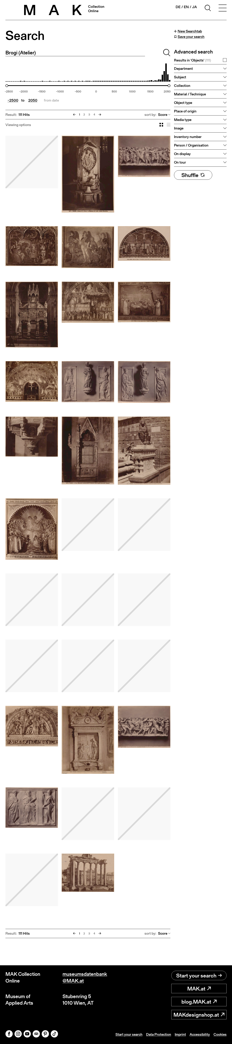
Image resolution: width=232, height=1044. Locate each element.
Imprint (180, 1034)
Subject (180, 77)
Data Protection (158, 1034)
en (186, 7)
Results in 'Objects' (192, 60)
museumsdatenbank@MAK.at (85, 977)
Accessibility (200, 1034)
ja (194, 7)
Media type (182, 119)
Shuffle (189, 175)
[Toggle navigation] (223, 9)
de (178, 7)
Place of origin (185, 111)
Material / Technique (190, 94)
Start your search (196, 975)
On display (182, 153)
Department (183, 68)
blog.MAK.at (196, 1001)
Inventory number (188, 136)
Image (178, 128)
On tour (180, 162)
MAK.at (196, 988)
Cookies (220, 1034)
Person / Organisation (191, 145)
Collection (182, 85)
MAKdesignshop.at (196, 1014)
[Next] (100, 114)
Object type (183, 102)
